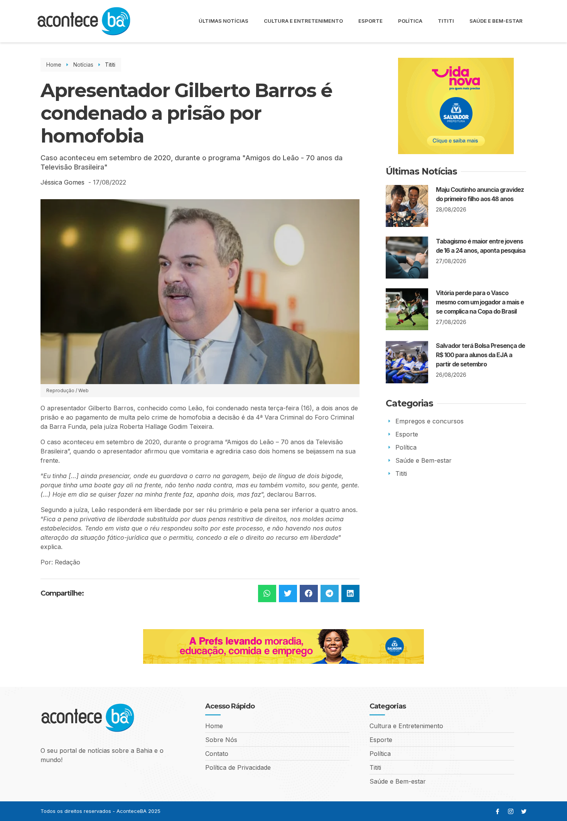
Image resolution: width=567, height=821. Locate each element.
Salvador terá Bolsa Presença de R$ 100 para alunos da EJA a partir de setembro (480, 355)
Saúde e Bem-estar (496, 21)
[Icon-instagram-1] (510, 811)
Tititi (446, 21)
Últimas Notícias (223, 21)
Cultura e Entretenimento (303, 21)
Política (410, 21)
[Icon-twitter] (523, 811)
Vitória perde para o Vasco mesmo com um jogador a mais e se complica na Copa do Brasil (480, 302)
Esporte (370, 21)
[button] (267, 593)
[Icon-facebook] (497, 811)
